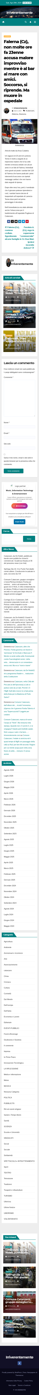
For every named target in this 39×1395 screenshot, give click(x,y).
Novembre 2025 (10, 822)
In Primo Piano (10, 1057)
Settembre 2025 (10, 834)
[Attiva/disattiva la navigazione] (35, 22)
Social (6, 1144)
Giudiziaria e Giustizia (12, 1040)
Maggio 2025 (9, 857)
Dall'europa (8, 1005)
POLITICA (8, 1098)
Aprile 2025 (8, 862)
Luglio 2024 (8, 914)
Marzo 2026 (8, 799)
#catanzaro (30, 111)
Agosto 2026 (9, 770)
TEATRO (7, 1173)
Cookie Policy (28, 1381)
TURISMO (8, 1196)
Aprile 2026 (8, 793)
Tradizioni (8, 1184)
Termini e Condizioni (24, 1385)
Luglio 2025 (8, 845)
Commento (8, 377)
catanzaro (8, 970)
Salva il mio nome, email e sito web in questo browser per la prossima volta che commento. (19, 461)
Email (6, 433)
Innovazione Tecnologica (14, 1063)
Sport (6, 1167)
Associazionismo (10, 965)
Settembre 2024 (10, 903)
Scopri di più (19, 522)
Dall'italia (7, 1011)
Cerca (6, 531)
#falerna (15, 114)
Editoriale (7, 1022)
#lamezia (22, 114)
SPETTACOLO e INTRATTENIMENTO (19, 1161)
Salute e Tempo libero (12, 1115)
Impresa (7, 1051)
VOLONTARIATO (11, 1219)
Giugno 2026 (9, 782)
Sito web (7, 444)
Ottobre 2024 (9, 897)
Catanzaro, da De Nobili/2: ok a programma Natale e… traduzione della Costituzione (19, 673)
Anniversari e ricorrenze (13, 953)
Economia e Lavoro (11, 1017)
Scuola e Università (11, 1132)
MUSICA (7, 1086)
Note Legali (12, 1385)
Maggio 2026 (9, 787)
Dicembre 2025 (10, 816)
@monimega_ (21, 506)
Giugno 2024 (9, 920)
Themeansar (19, 1375)
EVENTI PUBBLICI (11, 1028)
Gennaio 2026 (9, 810)
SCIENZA (8, 1126)
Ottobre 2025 (9, 828)
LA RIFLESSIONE (11, 1069)
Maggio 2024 (9, 926)
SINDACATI (8, 1138)
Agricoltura (8, 942)
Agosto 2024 (9, 909)
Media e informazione (12, 1074)
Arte (5, 959)
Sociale (7, 1150)
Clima (6, 976)
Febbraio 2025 (9, 874)
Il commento (8, 1046)
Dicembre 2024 (10, 886)
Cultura (7, 988)
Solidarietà (8, 1155)
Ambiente (7, 947)
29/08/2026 (11, 1256)
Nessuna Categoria (11, 1092)
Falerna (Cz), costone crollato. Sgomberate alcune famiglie (12, 233)
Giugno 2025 (9, 851)
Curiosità (7, 994)
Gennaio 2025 (9, 880)
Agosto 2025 (9, 839)
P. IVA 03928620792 (19, 1390)
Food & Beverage (11, 1034)
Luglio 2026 (8, 776)
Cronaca (9, 311)
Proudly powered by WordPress (12, 1372)
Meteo (6, 1080)
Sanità (6, 1121)
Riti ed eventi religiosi (12, 1109)
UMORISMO (9, 1213)
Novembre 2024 (10, 891)
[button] (26, 22)
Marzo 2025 (8, 868)
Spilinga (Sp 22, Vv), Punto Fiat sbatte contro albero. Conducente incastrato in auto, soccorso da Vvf (19, 571)
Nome (7, 422)
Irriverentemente (19, 13)
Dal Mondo (8, 999)
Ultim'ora (7, 36)
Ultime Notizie (9, 1207)
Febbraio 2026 (9, 805)
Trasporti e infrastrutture (13, 1190)
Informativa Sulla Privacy (14, 1381)
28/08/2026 (11, 1306)
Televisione (8, 1178)
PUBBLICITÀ (9, 1103)
